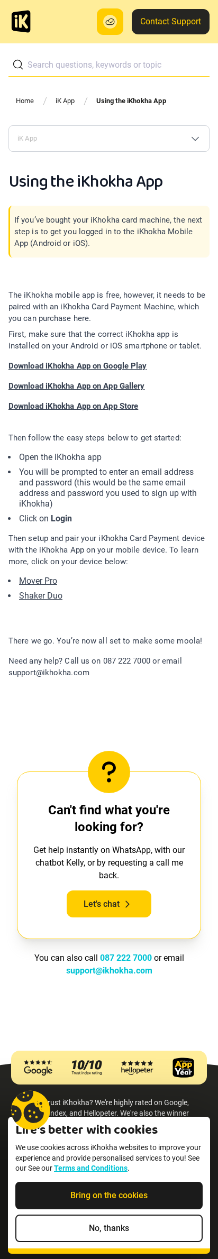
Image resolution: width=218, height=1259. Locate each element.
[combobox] (109, 65)
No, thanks (109, 1228)
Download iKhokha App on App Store (73, 406)
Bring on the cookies (109, 1195)
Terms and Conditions (91, 1168)
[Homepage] (21, 21)
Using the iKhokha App (131, 101)
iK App (65, 101)
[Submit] (18, 64)
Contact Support (170, 21)
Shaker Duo (40, 596)
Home (25, 101)
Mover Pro (38, 581)
